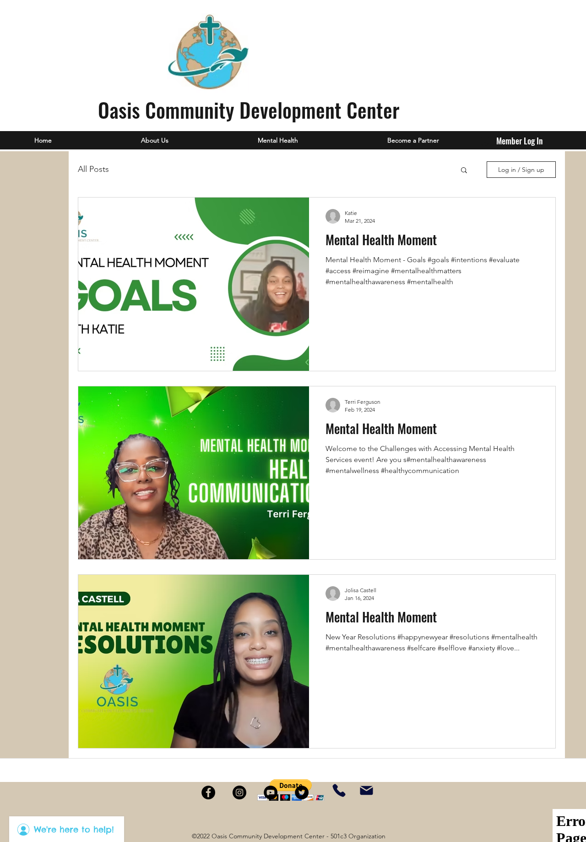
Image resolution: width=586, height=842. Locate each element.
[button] (464, 171)
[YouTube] (270, 792)
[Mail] (366, 791)
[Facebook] (208, 792)
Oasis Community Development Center (249, 110)
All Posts (93, 169)
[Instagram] (239, 792)
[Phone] (339, 791)
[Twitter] (302, 792)
